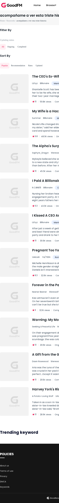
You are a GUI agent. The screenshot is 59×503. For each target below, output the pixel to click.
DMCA (3, 481)
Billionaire (44, 83)
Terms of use (6, 471)
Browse (50, 5)
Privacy (3, 476)
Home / (3, 21)
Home (37, 5)
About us (4, 465)
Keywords (4, 486)
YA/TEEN (46, 257)
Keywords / (11, 21)
